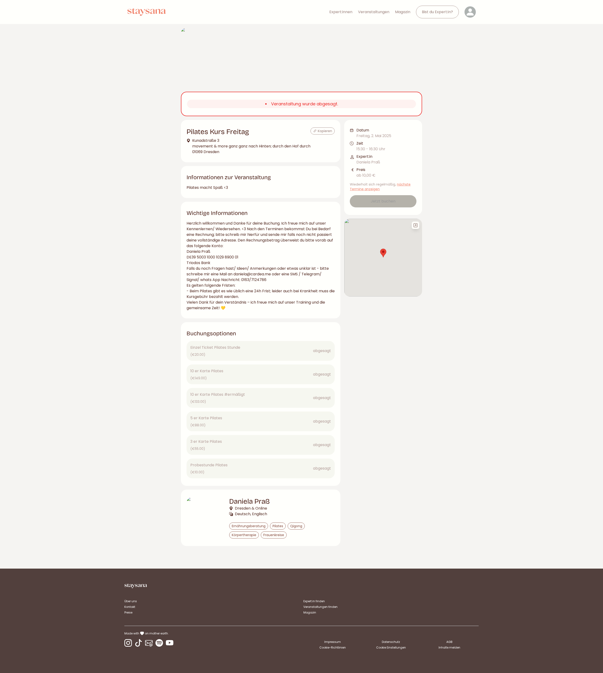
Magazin (402, 12)
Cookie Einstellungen (391, 647)
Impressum (332, 642)
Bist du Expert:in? (437, 12)
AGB (449, 642)
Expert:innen (340, 12)
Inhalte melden (449, 647)
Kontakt (129, 607)
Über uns (130, 601)
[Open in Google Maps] (415, 225)
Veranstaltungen (373, 12)
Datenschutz (391, 642)
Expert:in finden (314, 601)
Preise (128, 612)
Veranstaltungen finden (320, 607)
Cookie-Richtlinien (332, 647)
